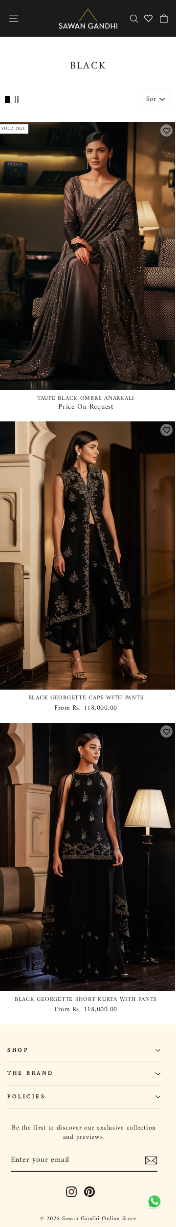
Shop (17, 1050)
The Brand (30, 1073)
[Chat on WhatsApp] (152, 1202)
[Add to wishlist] (166, 130)
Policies (26, 1097)
